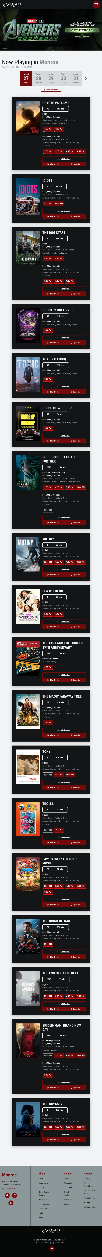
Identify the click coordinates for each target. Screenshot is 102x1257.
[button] (96, 4)
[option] (38, 78)
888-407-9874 (10, 1189)
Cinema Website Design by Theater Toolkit (50, 1243)
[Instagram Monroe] (14, 1195)
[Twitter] (10, 1202)
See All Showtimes (64, 159)
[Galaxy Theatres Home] (12, 5)
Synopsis (76, 164)
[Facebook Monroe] (7, 1195)
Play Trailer (54, 164)
